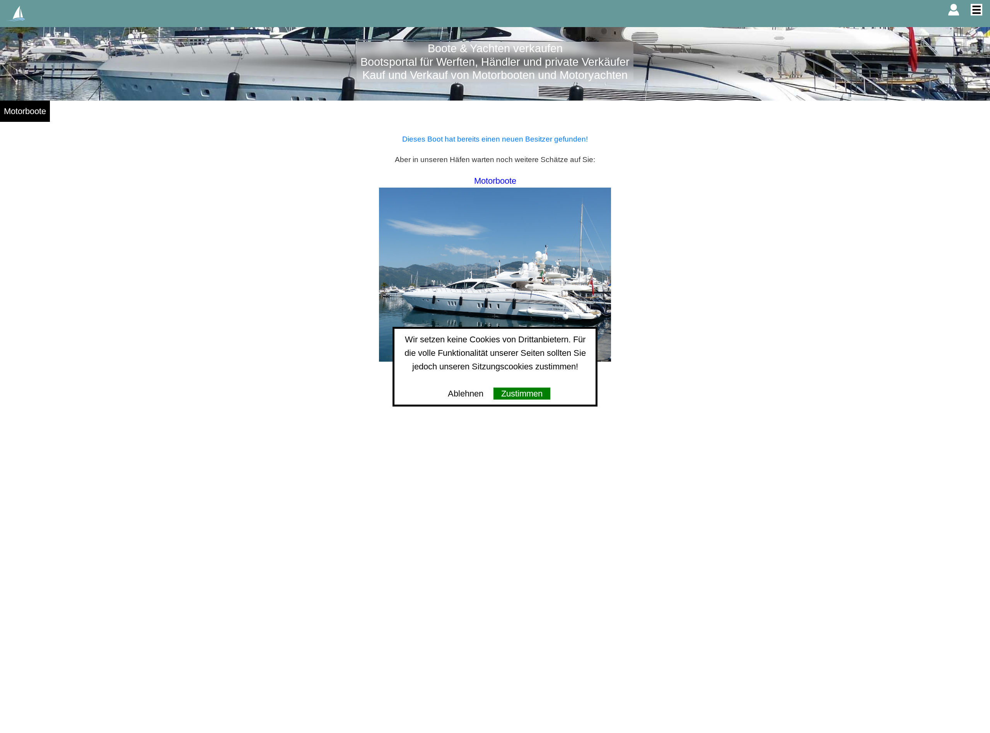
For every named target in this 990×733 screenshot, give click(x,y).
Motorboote (25, 111)
